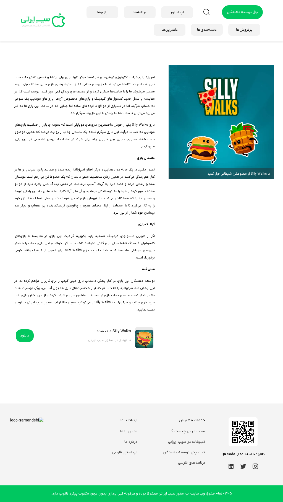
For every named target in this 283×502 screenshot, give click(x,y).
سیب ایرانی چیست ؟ (188, 431)
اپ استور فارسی (124, 452)
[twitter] (243, 466)
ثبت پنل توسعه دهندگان (184, 452)
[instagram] (255, 466)
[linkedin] (231, 466)
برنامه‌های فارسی (191, 462)
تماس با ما (128, 431)
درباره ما (130, 441)
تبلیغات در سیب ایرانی (186, 441)
